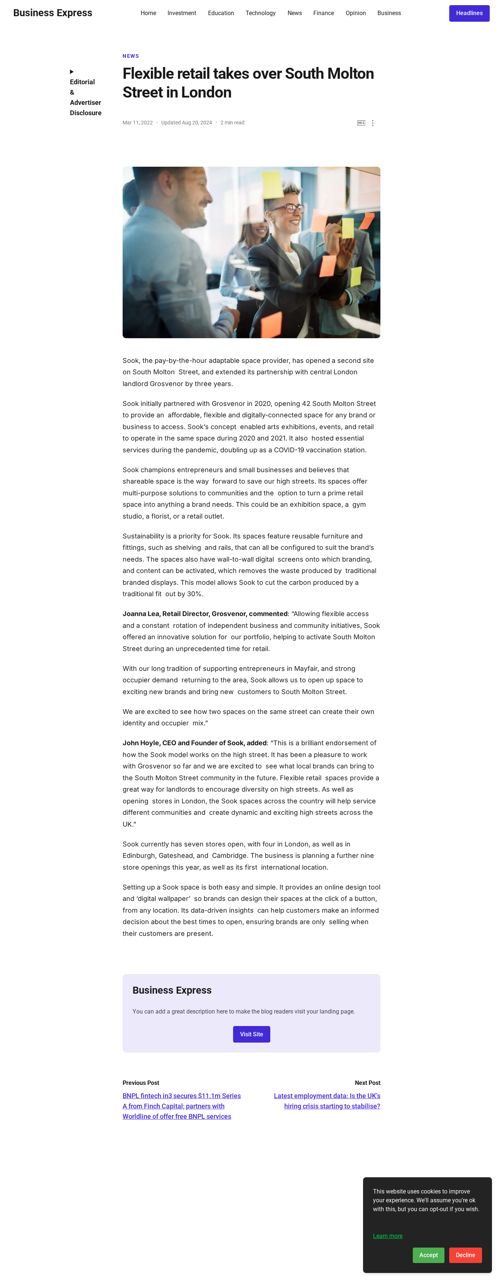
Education (221, 13)
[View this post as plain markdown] (361, 123)
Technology (261, 13)
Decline (465, 1255)
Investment (182, 13)
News (295, 13)
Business (389, 13)
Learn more (387, 1235)
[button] (372, 123)
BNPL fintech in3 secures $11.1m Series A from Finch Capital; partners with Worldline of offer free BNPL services (182, 1106)
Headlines (469, 13)
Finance (323, 13)
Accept (428, 1255)
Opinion (356, 13)
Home (148, 13)
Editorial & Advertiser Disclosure (86, 97)
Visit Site (251, 1034)
